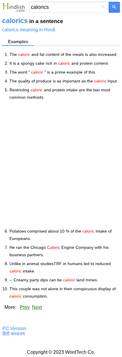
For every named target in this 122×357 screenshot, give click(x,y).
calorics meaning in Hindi (28, 29)
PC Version (14, 328)
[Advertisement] (61, 164)
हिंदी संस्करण (13, 333)
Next (37, 307)
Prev (25, 307)
